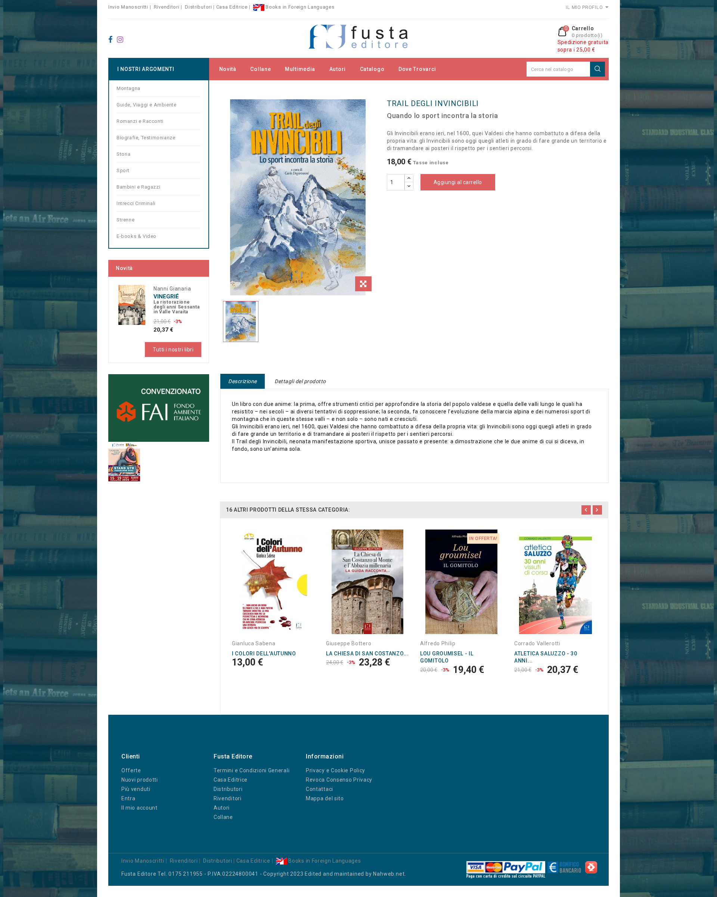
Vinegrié (166, 296)
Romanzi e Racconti (140, 121)
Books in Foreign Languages (299, 7)
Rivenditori (167, 7)
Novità (227, 69)
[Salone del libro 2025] (124, 461)
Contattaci (319, 789)
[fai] (158, 407)
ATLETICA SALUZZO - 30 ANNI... (545, 657)
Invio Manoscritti (128, 7)
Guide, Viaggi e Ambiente (146, 105)
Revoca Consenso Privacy (339, 780)
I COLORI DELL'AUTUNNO (264, 654)
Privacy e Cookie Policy (335, 770)
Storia (124, 154)
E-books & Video (136, 236)
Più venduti (135, 789)
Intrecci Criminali (136, 203)
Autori (337, 69)
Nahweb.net (388, 874)
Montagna (128, 88)
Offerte (131, 770)
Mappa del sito (325, 798)
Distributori (198, 7)
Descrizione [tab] (242, 381)
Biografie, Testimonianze (146, 137)
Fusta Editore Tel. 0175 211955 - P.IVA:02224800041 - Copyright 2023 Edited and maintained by (247, 874)
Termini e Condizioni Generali (251, 770)
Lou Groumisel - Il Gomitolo (447, 657)
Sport (123, 170)
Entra (128, 798)
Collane (260, 69)
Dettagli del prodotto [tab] (300, 381)
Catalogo (372, 69)
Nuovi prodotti (139, 780)
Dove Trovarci (417, 69)
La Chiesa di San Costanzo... (367, 654)
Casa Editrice (232, 7)
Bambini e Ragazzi (138, 187)
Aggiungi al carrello (458, 182)
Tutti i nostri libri (173, 350)
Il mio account (139, 808)
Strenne (125, 220)
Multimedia (300, 69)
